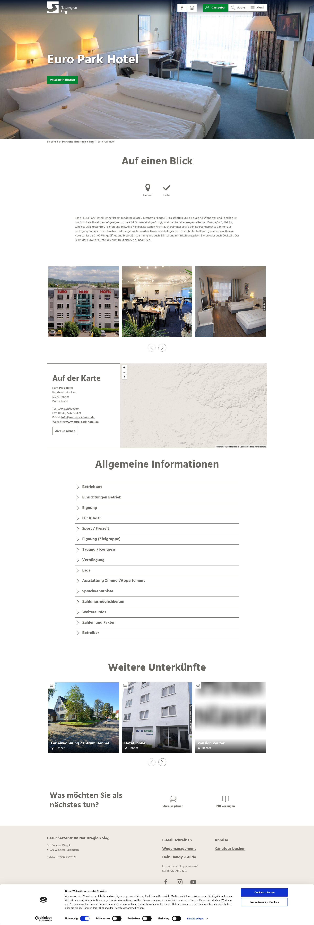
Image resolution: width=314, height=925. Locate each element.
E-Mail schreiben (177, 840)
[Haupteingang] (83, 302)
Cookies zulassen (264, 892)
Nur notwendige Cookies (264, 902)
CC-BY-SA (190, 727)
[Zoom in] (124, 367)
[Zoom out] (124, 372)
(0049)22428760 (68, 408)
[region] (193, 405)
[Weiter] (162, 348)
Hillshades (221, 446)
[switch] (117, 918)
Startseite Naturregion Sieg (78, 142)
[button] (182, 8)
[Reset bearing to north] (124, 377)
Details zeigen (195, 918)
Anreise (221, 840)
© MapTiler (232, 446)
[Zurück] (152, 348)
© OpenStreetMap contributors (252, 446)
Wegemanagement (179, 849)
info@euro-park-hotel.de (78, 417)
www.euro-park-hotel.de (82, 422)
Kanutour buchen (230, 849)
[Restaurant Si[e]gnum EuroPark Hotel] (157, 302)
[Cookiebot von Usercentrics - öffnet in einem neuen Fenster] (43, 918)
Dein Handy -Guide (179, 857)
